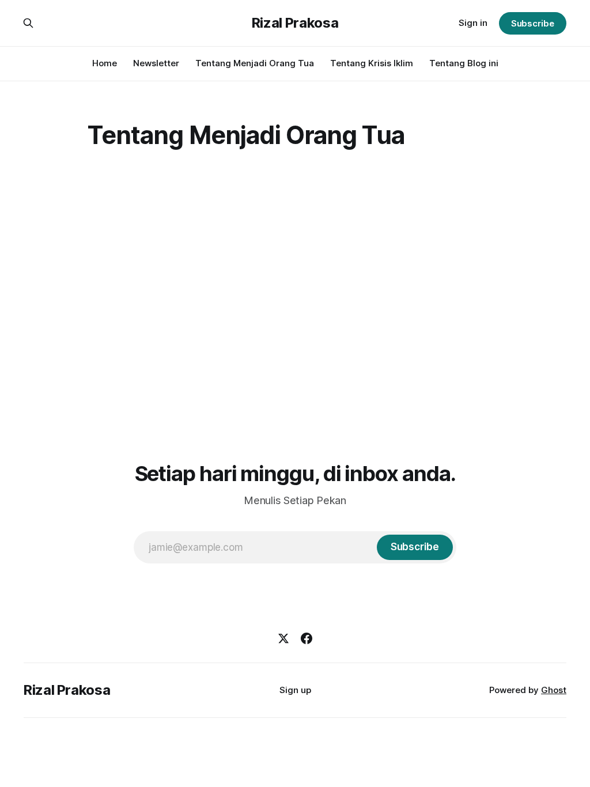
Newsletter (156, 63)
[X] (283, 638)
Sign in (473, 22)
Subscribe (532, 23)
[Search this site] (28, 23)
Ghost (553, 689)
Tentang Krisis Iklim (371, 63)
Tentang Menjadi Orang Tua (254, 63)
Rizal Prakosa (295, 23)
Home (104, 63)
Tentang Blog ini (463, 63)
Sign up (295, 689)
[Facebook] (306, 638)
